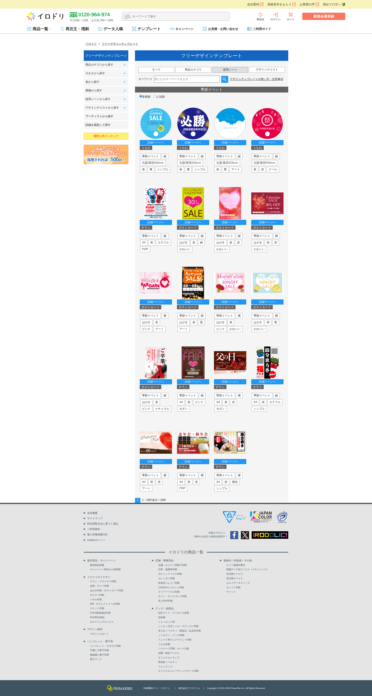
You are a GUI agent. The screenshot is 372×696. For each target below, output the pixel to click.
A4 (144, 242)
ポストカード (188, 227)
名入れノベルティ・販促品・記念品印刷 (179, 630)
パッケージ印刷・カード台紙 (173, 648)
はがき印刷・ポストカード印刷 (106, 590)
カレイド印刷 (233, 587)
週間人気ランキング (106, 136)
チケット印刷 (97, 608)
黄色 (235, 482)
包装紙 (161, 617)
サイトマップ (95, 518)
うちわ (145, 147)
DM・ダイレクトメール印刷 (105, 603)
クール (273, 169)
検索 (127, 16)
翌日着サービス (234, 578)
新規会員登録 (323, 16)
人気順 (160, 96)
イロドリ (91, 43)
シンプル (162, 169)
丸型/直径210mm (153, 162)
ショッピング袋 (166, 622)
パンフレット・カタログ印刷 (105, 646)
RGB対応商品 (97, 617)
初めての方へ (332, 4)
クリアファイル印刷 (169, 591)
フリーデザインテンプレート (120, 43)
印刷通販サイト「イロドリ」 (157, 688)
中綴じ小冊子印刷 (99, 650)
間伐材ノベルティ (167, 662)
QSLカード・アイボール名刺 (173, 612)
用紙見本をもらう (279, 4)
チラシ (145, 227)
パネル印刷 (96, 599)
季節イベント (150, 156)
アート (235, 169)
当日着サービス (234, 574)
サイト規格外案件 (235, 565)
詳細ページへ (155, 142)
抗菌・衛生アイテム (169, 653)
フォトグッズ (165, 666)
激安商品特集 (97, 565)
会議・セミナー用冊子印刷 (172, 565)
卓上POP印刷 (165, 600)
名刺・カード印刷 (99, 586)
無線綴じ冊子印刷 (99, 654)
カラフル (163, 242)
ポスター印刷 (97, 595)
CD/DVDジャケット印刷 (171, 587)
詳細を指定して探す (98, 124)
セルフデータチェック (238, 583)
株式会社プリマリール (189, 688)
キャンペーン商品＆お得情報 (105, 569)
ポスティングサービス (102, 622)
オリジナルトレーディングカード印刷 (178, 671)
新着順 (146, 96)
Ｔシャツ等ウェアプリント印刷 (174, 639)
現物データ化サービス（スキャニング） (247, 569)
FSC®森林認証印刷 (100, 612)
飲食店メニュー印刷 (169, 583)
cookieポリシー (96, 540)
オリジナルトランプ (169, 657)
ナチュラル (162, 408)
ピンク (146, 329)
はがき (183, 242)
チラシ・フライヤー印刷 (103, 581)
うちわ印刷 (164, 644)
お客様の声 (307, 4)
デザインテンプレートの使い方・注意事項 (256, 79)
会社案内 (253, 4)
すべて (156, 69)
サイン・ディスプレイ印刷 (172, 596)
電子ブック (96, 659)
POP (145, 249)
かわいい (185, 249)
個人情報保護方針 (97, 534)
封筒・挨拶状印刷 (167, 569)
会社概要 (92, 512)
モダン (183, 408)
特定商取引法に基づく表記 (102, 523)
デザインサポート (99, 634)
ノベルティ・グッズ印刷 (171, 635)
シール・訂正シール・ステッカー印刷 (178, 626)
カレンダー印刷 (166, 578)
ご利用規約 (93, 529)
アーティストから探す (99, 116)
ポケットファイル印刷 (170, 574)
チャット (231, 591)
